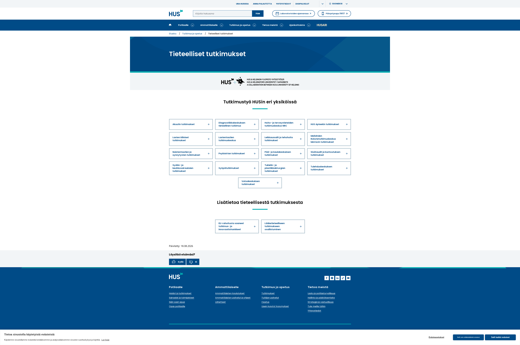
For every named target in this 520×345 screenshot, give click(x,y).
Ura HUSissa (242, 3)
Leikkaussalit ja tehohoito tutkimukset (279, 139)
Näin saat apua (177, 302)
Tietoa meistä (270, 25)
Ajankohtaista (297, 25)
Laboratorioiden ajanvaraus (292, 14)
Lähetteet (220, 302)
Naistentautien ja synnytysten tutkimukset (186, 153)
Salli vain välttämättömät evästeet (468, 337)
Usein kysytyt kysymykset (275, 306)
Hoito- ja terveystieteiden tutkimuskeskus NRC (279, 124)
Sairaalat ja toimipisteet (181, 297)
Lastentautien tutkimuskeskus (227, 139)
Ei (196, 261)
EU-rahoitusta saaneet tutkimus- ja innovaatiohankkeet (231, 226)
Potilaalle (183, 25)
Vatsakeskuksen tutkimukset (251, 183)
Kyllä (180, 261)
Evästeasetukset (436, 337)
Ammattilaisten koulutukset (230, 293)
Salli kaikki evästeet (500, 337)
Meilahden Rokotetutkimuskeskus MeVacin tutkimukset (323, 139)
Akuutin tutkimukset (184, 124)
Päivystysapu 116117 (335, 13)
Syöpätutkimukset (229, 168)
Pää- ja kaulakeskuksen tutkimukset (278, 153)
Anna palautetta (262, 3)
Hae (258, 13)
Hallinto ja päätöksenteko (321, 297)
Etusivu (173, 33)
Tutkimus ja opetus (239, 25)
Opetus (265, 302)
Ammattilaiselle (209, 25)
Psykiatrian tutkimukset (232, 153)
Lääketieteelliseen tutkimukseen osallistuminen (275, 226)
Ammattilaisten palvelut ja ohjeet (233, 297)
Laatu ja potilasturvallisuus (321, 293)
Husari (322, 25)
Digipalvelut (302, 3)
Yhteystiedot (283, 3)
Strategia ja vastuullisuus (321, 302)
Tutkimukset (268, 293)
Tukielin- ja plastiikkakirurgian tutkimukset (275, 168)
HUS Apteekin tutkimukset (325, 124)
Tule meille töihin (316, 306)
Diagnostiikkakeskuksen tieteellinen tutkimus (232, 124)
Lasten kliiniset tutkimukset (181, 139)
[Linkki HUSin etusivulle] (176, 13)
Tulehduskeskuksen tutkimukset (321, 168)
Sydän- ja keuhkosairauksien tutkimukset (183, 168)
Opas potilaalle (177, 306)
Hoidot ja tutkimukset (180, 293)
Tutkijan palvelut (270, 297)
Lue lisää (105, 340)
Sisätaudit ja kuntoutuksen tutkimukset (325, 153)
